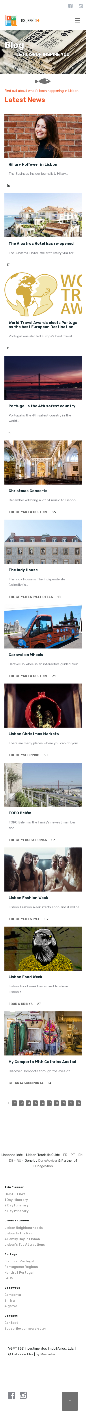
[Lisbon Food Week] (43, 949)
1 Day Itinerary (16, 1200)
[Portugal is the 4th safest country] (43, 378)
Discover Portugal (19, 1261)
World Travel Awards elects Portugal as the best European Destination (44, 325)
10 (71, 1103)
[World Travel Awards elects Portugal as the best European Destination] (43, 294)
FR (65, 1155)
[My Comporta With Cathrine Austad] (43, 1033)
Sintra (9, 1300)
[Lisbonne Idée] (43, 20)
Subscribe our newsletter (25, 1328)
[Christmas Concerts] (43, 462)
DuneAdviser (47, 1161)
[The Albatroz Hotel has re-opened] (43, 215)
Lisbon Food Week (25, 977)
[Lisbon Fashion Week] (43, 869)
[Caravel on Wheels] (43, 626)
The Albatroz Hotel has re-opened (41, 244)
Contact (11, 1323)
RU (19, 1161)
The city (16, 512)
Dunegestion (43, 1166)
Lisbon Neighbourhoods (23, 1228)
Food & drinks (35, 840)
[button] (77, 20)
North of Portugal (19, 1273)
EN (80, 1155)
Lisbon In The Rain (18, 1233)
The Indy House (23, 570)
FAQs (8, 1278)
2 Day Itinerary (16, 1205)
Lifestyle (31, 597)
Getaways (17, 1083)
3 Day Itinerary (16, 1211)
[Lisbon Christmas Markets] (43, 706)
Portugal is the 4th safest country (42, 406)
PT (73, 1155)
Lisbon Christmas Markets (34, 734)
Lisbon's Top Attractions (24, 1245)
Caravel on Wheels (26, 655)
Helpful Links (15, 1194)
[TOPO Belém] (43, 785)
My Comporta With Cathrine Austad (42, 1062)
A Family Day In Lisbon (22, 1239)
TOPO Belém (20, 813)
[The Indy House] (43, 542)
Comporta (34, 1083)
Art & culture (35, 512)
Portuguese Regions (21, 1267)
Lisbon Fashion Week (28, 898)
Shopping (31, 755)
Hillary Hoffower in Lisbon (33, 164)
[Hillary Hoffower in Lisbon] (43, 136)
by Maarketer (45, 1354)
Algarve (10, 1306)
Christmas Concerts (28, 491)
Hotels (46, 597)
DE (11, 1161)
